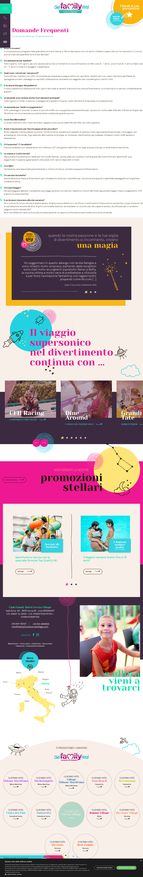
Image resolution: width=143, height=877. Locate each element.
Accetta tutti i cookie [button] (126, 868)
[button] (48, 874)
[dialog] (71, 868)
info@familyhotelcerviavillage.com (30, 627)
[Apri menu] (6, 8)
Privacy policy (25, 643)
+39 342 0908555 (40, 624)
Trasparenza (20, 646)
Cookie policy (36, 643)
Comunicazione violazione (35, 646)
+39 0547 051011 (19, 624)
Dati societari (47, 643)
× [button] (141, 860)
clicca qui (17, 872)
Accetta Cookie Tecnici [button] (105, 868)
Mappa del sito (13, 643)
